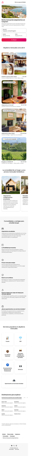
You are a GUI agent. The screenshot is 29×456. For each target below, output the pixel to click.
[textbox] (8, 36)
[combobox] (14, 31)
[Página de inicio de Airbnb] (3, 2)
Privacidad (11, 449)
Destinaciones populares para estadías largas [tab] (12, 397)
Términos (17, 449)
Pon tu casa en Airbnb (20, 2)
